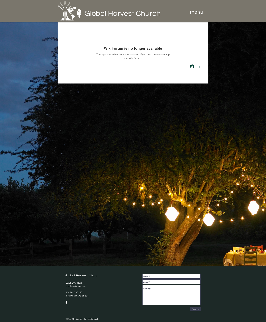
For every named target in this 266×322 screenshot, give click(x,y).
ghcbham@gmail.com (75, 285)
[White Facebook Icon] (66, 303)
